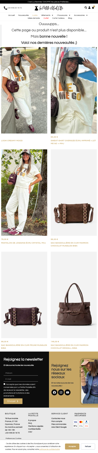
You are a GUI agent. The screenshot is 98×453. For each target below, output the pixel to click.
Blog (70, 18)
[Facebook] (54, 392)
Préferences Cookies (13, 438)
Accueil (11, 15)
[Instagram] (61, 392)
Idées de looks (34, 18)
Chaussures (62, 15)
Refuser (88, 446)
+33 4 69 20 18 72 (14, 8)
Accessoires (79, 15)
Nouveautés (23, 15)
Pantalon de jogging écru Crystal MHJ (23, 243)
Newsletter (1, 61)
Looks (35, 15)
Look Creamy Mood (12, 141)
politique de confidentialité (49, 449)
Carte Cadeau (58, 18)
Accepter (72, 446)
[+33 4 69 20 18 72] (5, 8)
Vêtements (45, 15)
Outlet (46, 18)
